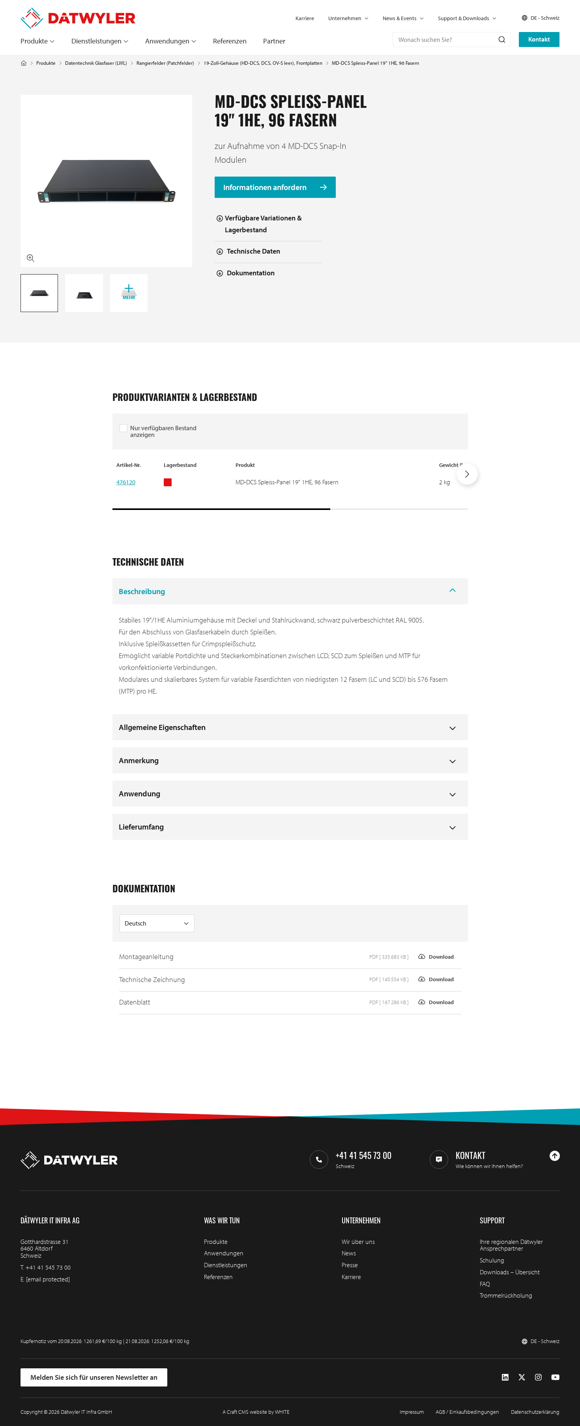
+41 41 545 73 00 (48, 1267)
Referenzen (230, 40)
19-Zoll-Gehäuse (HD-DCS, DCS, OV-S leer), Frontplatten (263, 63)
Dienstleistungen (96, 40)
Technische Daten (253, 251)
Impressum (412, 1411)
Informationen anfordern (265, 187)
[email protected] (48, 1279)
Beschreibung (142, 591)
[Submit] (501, 39)
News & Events (400, 18)
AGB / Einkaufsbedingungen (467, 1411)
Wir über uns (358, 1241)
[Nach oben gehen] (554, 1156)
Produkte (34, 40)
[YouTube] (555, 1377)
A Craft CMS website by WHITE (256, 1411)
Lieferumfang (141, 827)
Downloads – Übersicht (510, 1272)
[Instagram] (538, 1377)
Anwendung (139, 793)
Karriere (305, 18)
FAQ (485, 1284)
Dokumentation (251, 272)
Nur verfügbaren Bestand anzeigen (163, 431)
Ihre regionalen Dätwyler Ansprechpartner (511, 1245)
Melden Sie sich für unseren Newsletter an (93, 1377)
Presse (350, 1265)
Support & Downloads (463, 18)
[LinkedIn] (505, 1377)
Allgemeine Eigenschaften (162, 727)
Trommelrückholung (506, 1295)
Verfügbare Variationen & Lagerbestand (263, 224)
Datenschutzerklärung (535, 1411)
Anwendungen (167, 40)
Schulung (492, 1260)
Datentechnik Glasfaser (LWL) (96, 63)
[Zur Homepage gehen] (78, 11)
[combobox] (452, 39)
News (349, 1253)
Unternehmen (344, 18)
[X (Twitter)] (522, 1377)
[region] (290, 485)
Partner (274, 40)
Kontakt (539, 39)
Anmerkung (139, 760)
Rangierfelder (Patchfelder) (165, 63)
